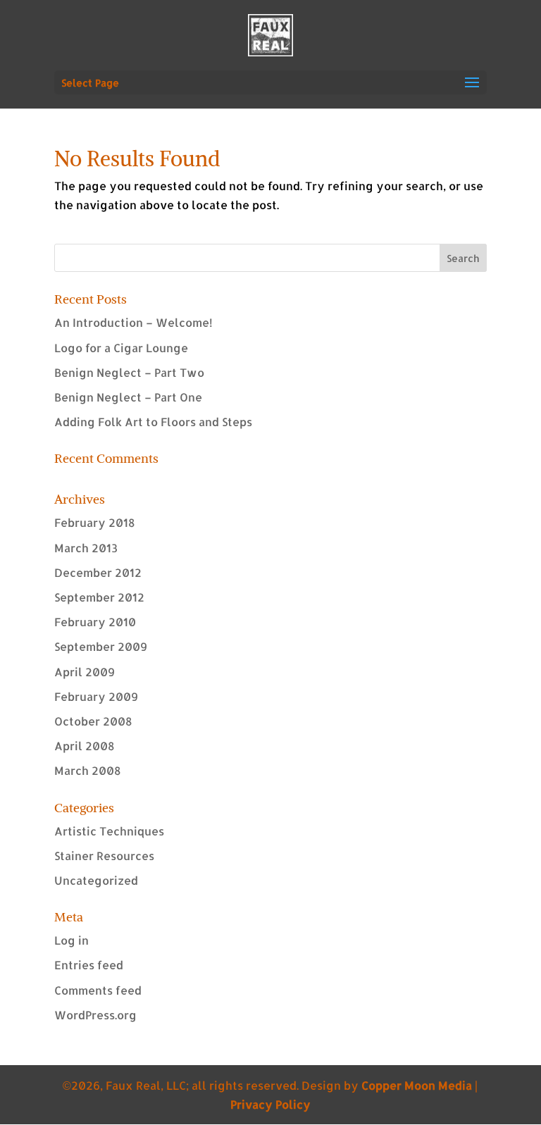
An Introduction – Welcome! (133, 322)
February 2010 (95, 621)
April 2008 (84, 745)
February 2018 (94, 522)
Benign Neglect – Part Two (129, 372)
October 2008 (93, 721)
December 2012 (98, 572)
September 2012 (99, 597)
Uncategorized (96, 880)
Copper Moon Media (416, 1085)
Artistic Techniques (109, 830)
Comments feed (98, 990)
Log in (71, 940)
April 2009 (84, 671)
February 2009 (96, 696)
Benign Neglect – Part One (128, 397)
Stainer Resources (104, 855)
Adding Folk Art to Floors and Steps (153, 421)
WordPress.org (95, 1014)
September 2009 (100, 646)
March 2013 (86, 547)
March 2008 (87, 770)
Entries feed (88, 964)
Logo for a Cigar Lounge (121, 347)
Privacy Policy (270, 1104)
